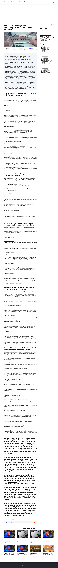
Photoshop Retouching (46, 69)
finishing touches (30, 156)
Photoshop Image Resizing (46, 61)
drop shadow (16, 242)
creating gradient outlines (8, 410)
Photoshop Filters (45, 58)
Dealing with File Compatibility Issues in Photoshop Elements (8, 540)
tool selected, (27, 138)
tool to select (13, 115)
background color (15, 210)
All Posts (43, 46)
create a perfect (22, 146)
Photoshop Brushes (45, 51)
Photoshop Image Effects (46, 59)
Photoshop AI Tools (45, 48)
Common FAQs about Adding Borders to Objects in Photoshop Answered (18, 57)
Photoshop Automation (45, 49)
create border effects (17, 405)
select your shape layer (26, 317)
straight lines (17, 248)
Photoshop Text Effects (45, 70)
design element (25, 116)
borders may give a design (18, 326)
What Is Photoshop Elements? (33, 554)
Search (52, 24)
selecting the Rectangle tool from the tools (21, 130)
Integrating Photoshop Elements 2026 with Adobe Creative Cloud (48, 540)
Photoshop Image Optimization (47, 60)
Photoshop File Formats (46, 57)
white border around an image (9, 241)
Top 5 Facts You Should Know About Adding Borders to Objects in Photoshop (19, 60)
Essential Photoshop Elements (15, 2)
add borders (33, 180)
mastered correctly (16, 167)
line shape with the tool (15, 148)
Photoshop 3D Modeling (46, 47)
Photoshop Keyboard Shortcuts (47, 63)
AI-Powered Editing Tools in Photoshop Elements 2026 (22, 540)
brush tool (10, 450)
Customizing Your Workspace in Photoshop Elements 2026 (22, 554)
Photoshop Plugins (45, 68)
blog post (7, 358)
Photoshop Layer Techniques (47, 64)
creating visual (21, 365)
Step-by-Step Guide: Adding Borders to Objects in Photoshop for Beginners (19, 56)
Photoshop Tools (45, 71)
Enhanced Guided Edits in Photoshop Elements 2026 (9, 554)
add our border (14, 146)
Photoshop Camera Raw (46, 52)
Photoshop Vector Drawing (46, 72)
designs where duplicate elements (30, 268)
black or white (12, 482)
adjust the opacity (10, 196)
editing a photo (22, 503)
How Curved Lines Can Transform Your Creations (48, 554)
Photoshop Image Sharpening (47, 62)
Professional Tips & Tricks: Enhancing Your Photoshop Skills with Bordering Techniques (21, 59)
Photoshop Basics (45, 50)
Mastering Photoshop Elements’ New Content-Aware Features (34, 540)
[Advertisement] (29, 15)
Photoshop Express (45, 56)
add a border (10, 184)
